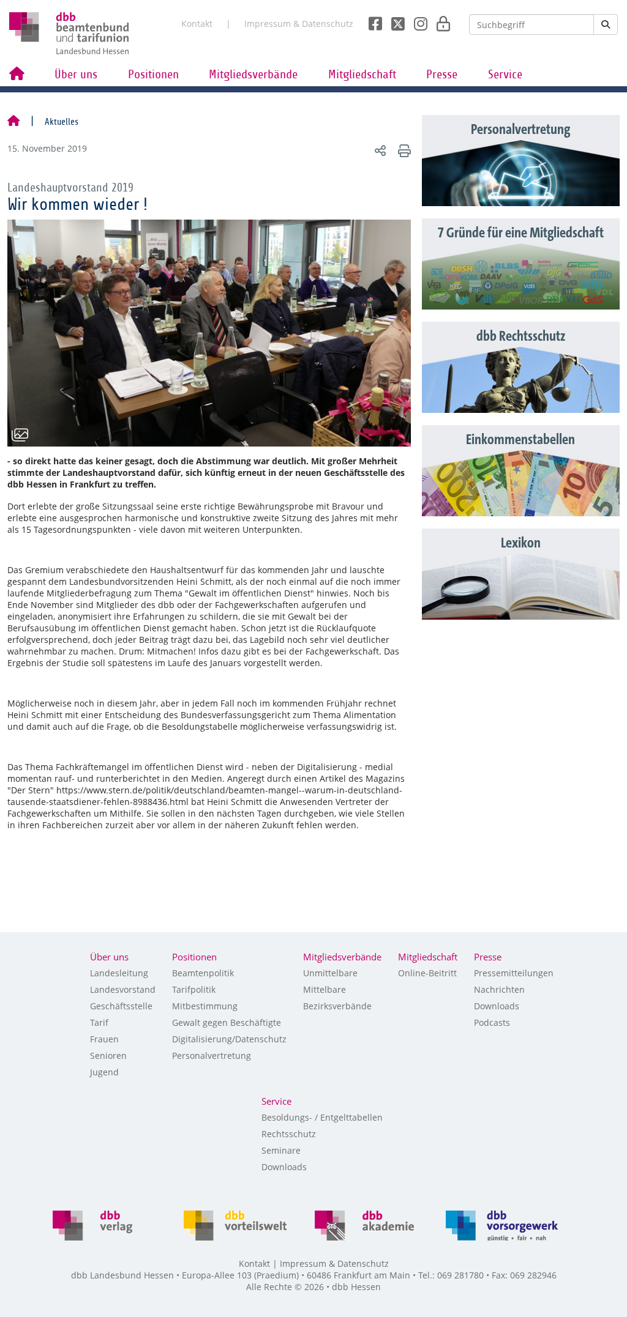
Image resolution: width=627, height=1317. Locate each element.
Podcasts (492, 1022)
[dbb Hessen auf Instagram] (416, 20)
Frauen (104, 1039)
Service (505, 74)
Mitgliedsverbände (253, 74)
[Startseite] (13, 122)
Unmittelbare (330, 973)
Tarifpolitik (194, 989)
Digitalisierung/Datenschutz (229, 1039)
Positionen (153, 74)
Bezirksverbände (337, 1006)
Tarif (99, 1022)
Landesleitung (119, 973)
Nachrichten (499, 989)
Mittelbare (324, 989)
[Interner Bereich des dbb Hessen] (439, 20)
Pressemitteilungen (514, 973)
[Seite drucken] (402, 150)
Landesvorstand (123, 989)
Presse (441, 74)
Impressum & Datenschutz (298, 23)
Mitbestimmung (205, 1006)
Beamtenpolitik (203, 973)
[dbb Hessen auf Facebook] (370, 20)
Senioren (108, 1055)
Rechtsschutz (288, 1134)
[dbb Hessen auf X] (393, 20)
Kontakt (196, 23)
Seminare (281, 1150)
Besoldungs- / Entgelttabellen (322, 1117)
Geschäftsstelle (121, 1006)
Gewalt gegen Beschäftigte (226, 1022)
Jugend (104, 1072)
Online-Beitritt (427, 973)
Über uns (75, 74)
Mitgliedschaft (362, 74)
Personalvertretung (211, 1055)
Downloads (496, 1006)
